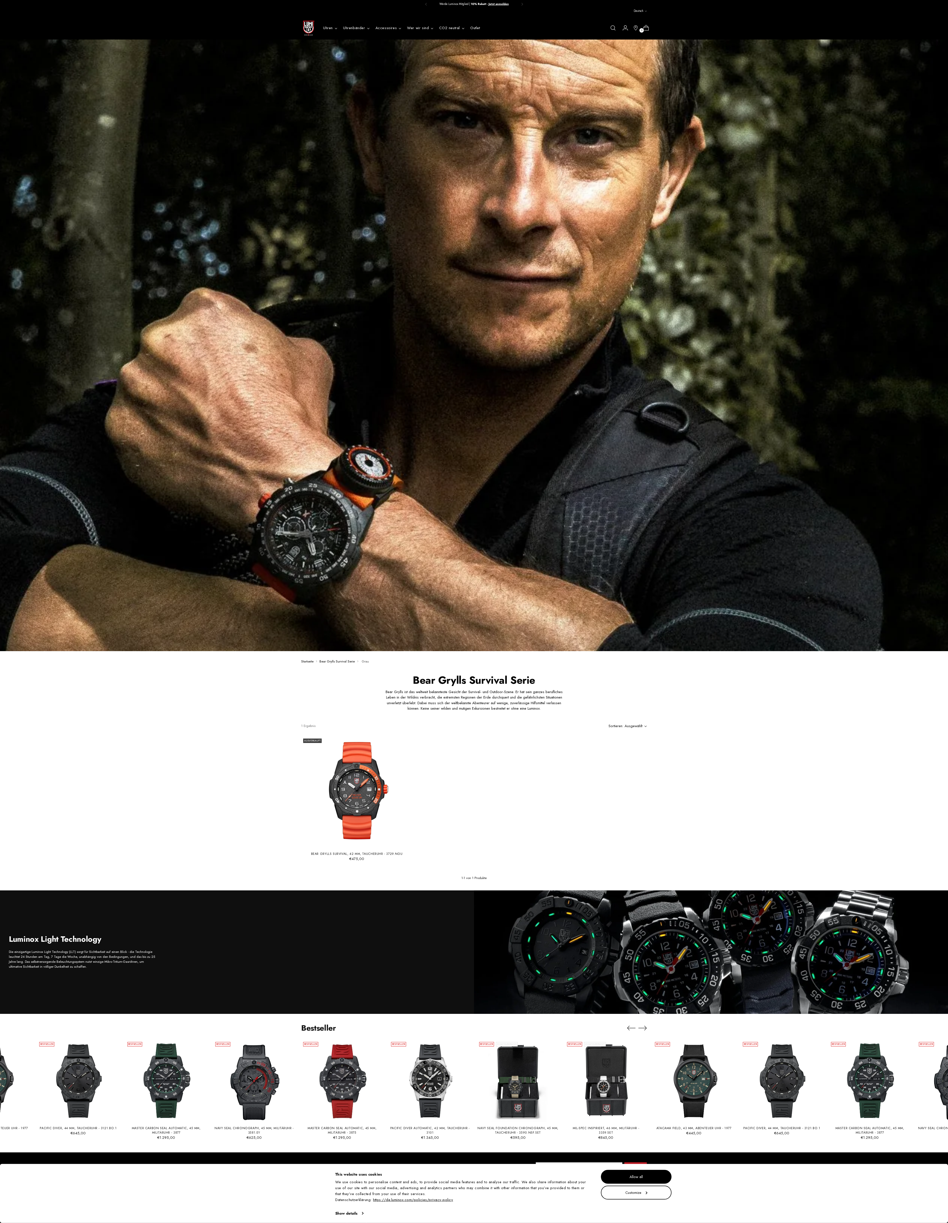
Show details (346, 1213)
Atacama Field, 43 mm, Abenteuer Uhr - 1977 (693, 1128)
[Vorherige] (426, 4)
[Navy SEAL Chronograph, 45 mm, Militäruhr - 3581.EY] (254, 1081)
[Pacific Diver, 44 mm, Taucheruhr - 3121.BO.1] (78, 1081)
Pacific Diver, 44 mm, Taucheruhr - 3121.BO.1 (78, 1128)
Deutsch (638, 11)
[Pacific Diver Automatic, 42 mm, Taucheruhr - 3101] (430, 1081)
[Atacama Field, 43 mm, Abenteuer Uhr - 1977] (694, 1081)
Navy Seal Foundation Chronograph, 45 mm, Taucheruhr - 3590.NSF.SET (517, 1130)
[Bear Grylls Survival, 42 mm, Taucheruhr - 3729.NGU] (356, 792)
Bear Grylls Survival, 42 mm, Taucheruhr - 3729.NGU (357, 854)
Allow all (636, 1177)
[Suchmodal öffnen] (613, 28)
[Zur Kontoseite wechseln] (623, 28)
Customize (633, 1192)
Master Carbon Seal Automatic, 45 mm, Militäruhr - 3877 (166, 1130)
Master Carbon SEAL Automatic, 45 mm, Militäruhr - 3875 (342, 1130)
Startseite (307, 661)
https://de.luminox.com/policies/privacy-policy (413, 1200)
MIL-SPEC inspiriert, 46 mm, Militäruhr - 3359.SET (606, 1130)
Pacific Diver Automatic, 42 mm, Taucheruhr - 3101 (430, 1130)
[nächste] (522, 4)
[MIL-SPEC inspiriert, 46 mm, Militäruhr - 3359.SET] (606, 1081)
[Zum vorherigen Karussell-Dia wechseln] (631, 1028)
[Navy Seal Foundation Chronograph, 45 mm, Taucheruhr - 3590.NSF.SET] (518, 1081)
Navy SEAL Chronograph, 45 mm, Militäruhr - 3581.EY (254, 1130)
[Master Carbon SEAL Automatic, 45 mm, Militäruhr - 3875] (342, 1081)
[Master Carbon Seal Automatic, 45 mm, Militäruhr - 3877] (166, 1081)
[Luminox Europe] (308, 28)
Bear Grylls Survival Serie (337, 661)
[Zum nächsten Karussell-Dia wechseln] (642, 1028)
